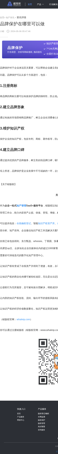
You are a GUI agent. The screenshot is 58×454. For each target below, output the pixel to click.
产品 (39, 4)
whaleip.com (23, 319)
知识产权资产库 (46, 223)
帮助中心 (20, 420)
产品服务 (20, 417)
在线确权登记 (24, 223)
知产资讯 (10, 17)
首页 (30, 4)
